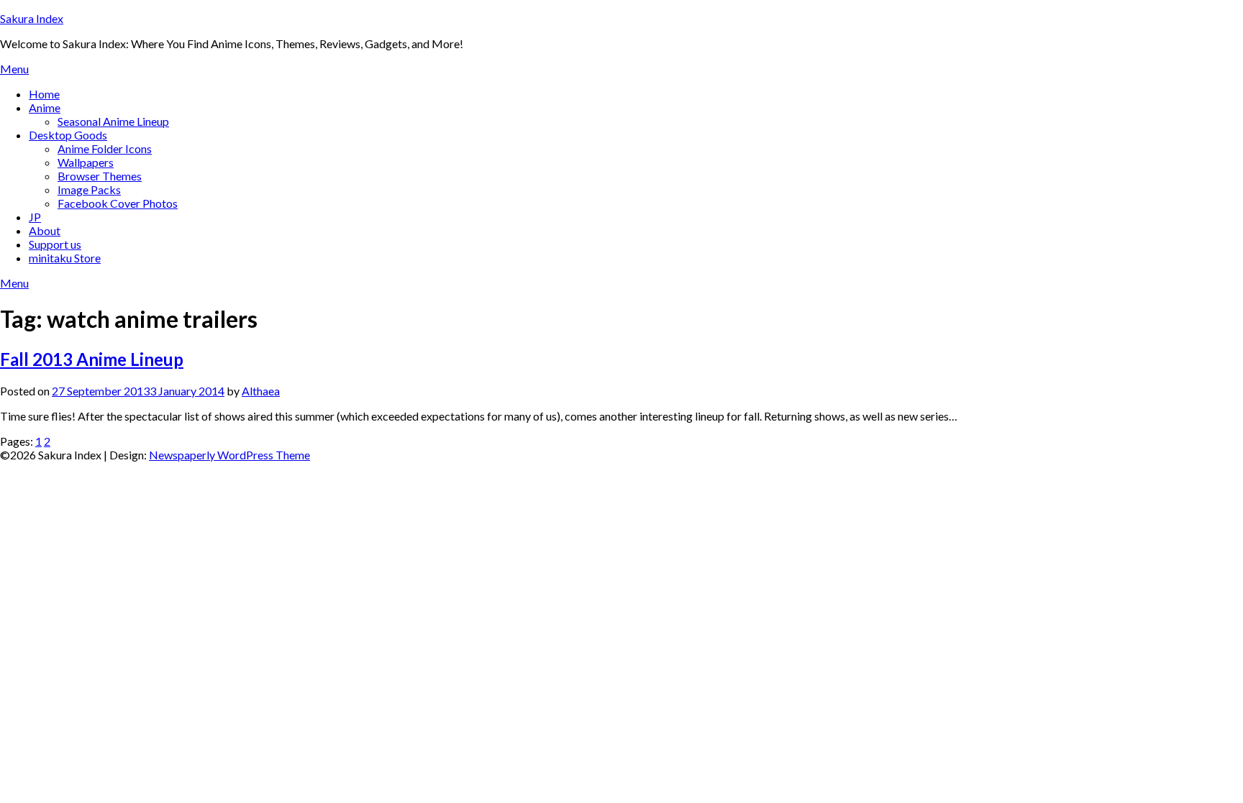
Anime (44, 107)
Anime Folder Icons (105, 148)
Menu (14, 68)
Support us (55, 244)
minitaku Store (65, 258)
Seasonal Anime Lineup (113, 121)
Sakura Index (31, 18)
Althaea (261, 391)
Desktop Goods (68, 135)
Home (44, 94)
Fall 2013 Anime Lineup (91, 359)
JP (35, 217)
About (44, 230)
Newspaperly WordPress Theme (229, 455)
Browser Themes (100, 176)
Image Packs (89, 189)
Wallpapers (86, 162)
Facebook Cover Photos (118, 203)
